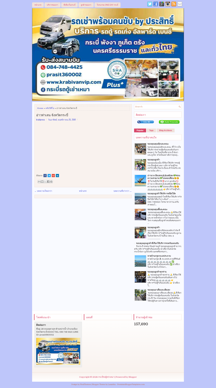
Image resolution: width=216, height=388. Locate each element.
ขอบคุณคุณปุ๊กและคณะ (158, 144)
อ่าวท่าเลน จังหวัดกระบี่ (52, 115)
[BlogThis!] (42, 181)
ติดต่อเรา (41, 325)
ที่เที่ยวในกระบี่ (69, 5)
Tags (151, 130)
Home (40, 108)
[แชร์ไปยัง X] (45, 181)
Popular (140, 130)
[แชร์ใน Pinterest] (51, 181)
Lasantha (112, 384)
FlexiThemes (85, 384)
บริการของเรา (52, 5)
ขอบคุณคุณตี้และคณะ (157, 209)
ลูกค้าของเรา (86, 5)
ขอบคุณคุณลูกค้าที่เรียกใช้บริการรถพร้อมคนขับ (157, 243)
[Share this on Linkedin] (57, 175)
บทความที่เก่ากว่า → (123, 191)
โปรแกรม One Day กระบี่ (107, 5)
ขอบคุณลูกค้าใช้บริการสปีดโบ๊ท (162, 193)
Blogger (133, 377)
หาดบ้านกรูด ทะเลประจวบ (159, 256)
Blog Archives (165, 130)
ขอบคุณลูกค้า (154, 159)
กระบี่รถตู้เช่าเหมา (106, 377)
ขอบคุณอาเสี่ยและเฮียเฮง (159, 290)
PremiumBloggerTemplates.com (131, 384)
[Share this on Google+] (53, 175)
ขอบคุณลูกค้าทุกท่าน (157, 272)
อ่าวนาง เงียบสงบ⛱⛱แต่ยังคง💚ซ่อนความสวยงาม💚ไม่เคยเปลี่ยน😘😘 (164, 176)
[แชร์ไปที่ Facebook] (48, 181)
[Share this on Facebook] (45, 175)
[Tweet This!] (49, 175)
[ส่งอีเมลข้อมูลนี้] (39, 181)
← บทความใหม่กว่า (43, 191)
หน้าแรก (37, 5)
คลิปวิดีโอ (50, 108)
